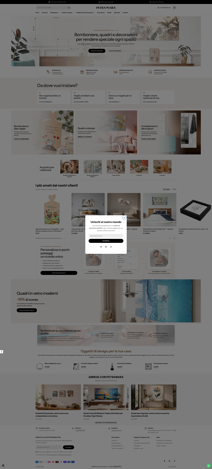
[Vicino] (124, 217)
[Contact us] (209, 466)
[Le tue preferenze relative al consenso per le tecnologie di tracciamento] (1, 351)
